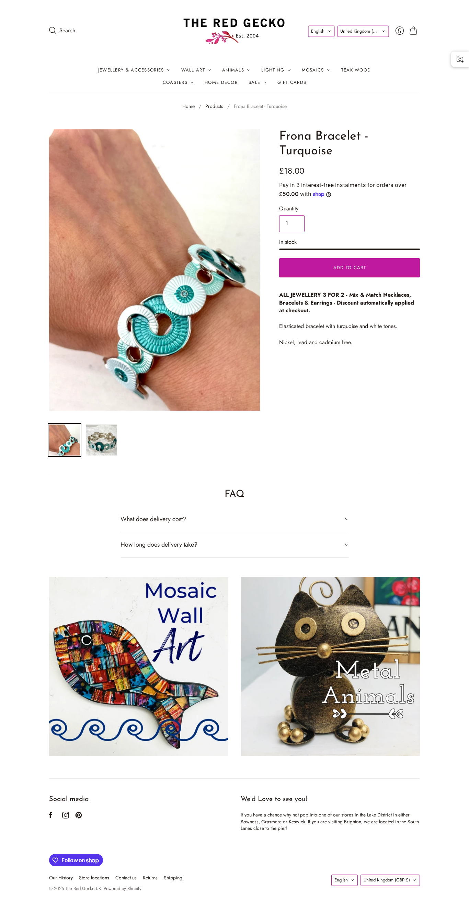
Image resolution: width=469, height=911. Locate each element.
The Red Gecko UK (83, 888)
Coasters (175, 82)
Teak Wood (356, 70)
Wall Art (193, 70)
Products (214, 106)
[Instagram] (65, 817)
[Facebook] (50, 817)
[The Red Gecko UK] (234, 30)
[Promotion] (138, 666)
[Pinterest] (78, 817)
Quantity (288, 208)
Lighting (272, 70)
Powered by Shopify (122, 888)
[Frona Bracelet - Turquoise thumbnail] (64, 440)
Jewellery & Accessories (131, 70)
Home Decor (221, 82)
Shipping (173, 877)
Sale (254, 82)
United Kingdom (363, 31)
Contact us (126, 877)
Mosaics (313, 70)
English (317, 31)
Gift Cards (291, 82)
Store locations (94, 877)
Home (188, 106)
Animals (233, 70)
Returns (150, 877)
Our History (61, 877)
